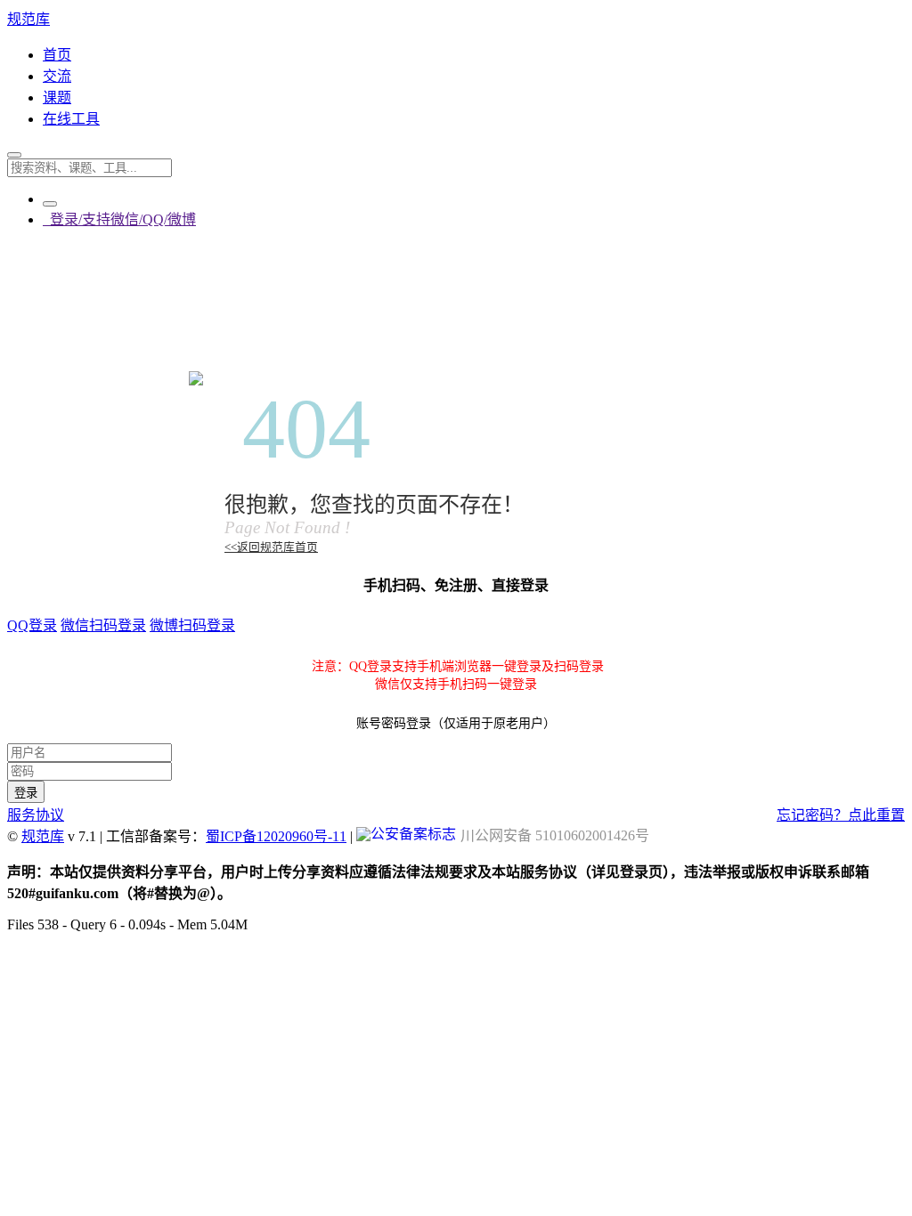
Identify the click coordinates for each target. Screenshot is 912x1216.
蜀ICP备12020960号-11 (276, 836)
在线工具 (71, 118)
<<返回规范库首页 (271, 547)
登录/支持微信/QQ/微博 (119, 219)
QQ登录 (32, 625)
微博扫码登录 (192, 625)
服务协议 (35, 815)
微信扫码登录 (103, 625)
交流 (57, 76)
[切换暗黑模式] (50, 204)
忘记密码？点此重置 (841, 815)
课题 (57, 97)
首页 (57, 54)
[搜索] (14, 155)
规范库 (28, 19)
